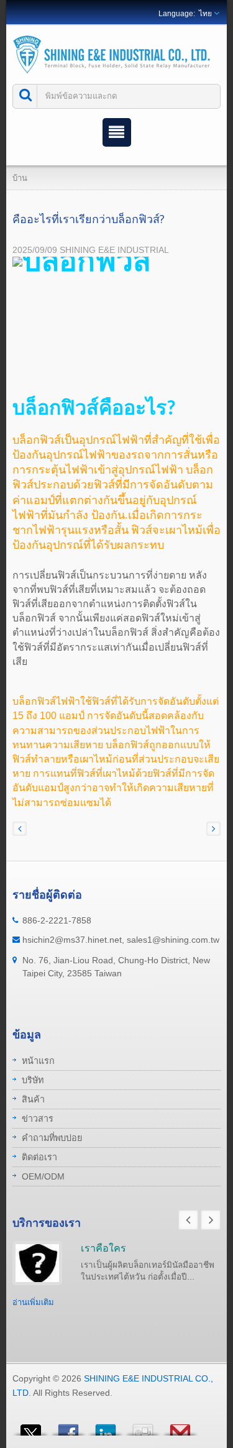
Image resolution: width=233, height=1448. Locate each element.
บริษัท (32, 1080)
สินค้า (33, 1099)
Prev (188, 1220)
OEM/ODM (43, 1176)
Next (211, 1220)
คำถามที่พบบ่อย (52, 1138)
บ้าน (19, 178)
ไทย (205, 13)
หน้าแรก (38, 1061)
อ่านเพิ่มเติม (33, 1302)
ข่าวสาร (37, 1119)
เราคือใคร (103, 1248)
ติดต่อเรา (39, 1157)
